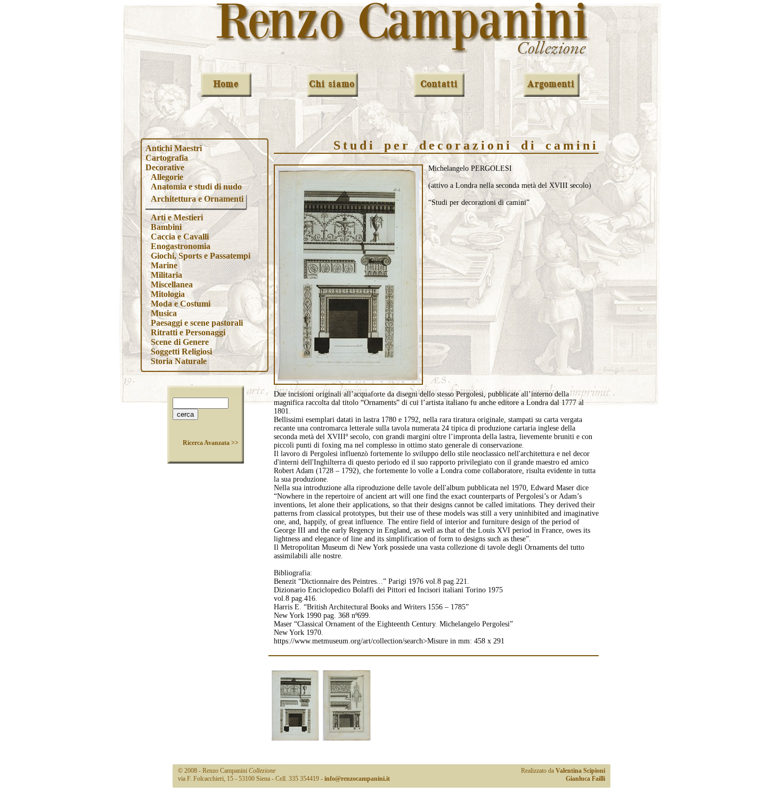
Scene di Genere (180, 341)
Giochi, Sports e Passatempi (200, 255)
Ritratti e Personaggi (188, 332)
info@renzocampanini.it (357, 778)
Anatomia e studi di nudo (196, 186)
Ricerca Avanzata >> (211, 443)
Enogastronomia (180, 246)
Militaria (166, 274)
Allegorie (167, 176)
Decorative (164, 167)
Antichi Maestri (173, 148)
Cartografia (166, 157)
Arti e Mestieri (177, 217)
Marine (164, 265)
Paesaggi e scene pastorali (197, 322)
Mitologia (168, 294)
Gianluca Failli (585, 778)
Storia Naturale (179, 361)
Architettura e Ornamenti (197, 198)
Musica (164, 313)
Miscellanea (172, 284)
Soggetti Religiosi (181, 351)
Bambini (166, 227)
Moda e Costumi (180, 303)
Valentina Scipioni (580, 770)
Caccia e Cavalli (180, 236)
